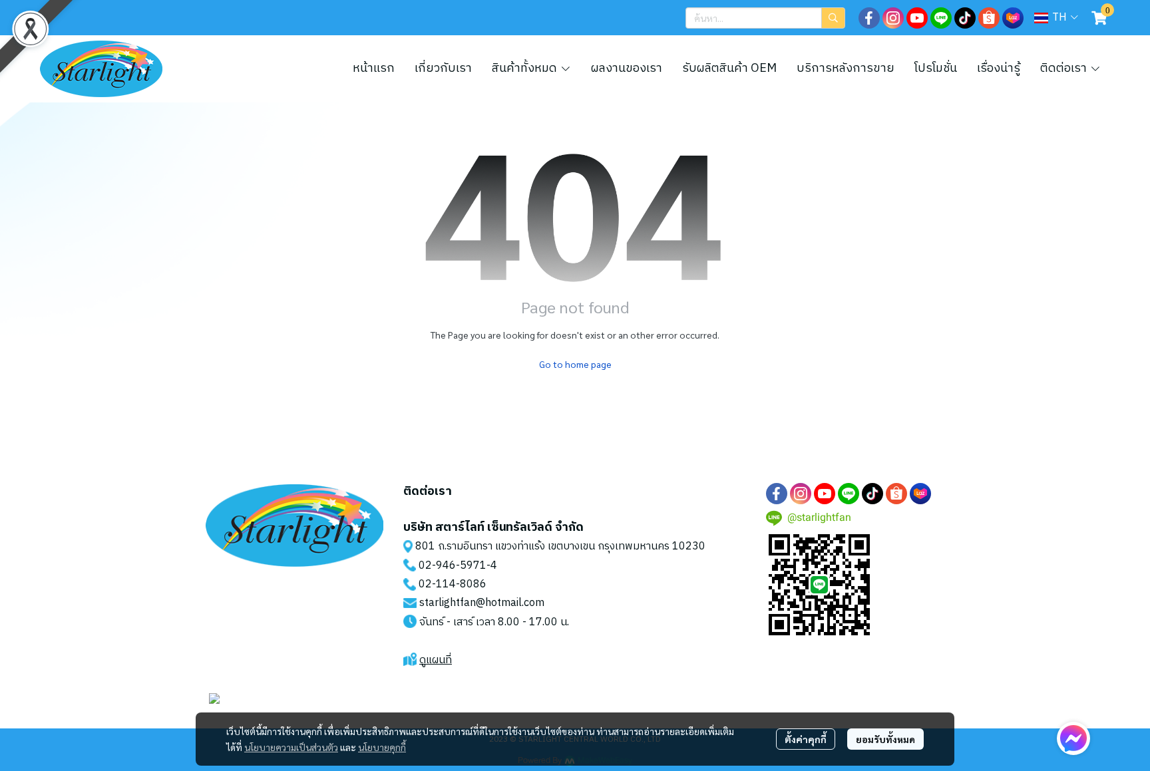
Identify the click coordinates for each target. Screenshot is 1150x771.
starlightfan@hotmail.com (481, 603)
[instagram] (893, 18)
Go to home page (575, 364)
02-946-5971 (452, 566)
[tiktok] (965, 18)
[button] (765, 18)
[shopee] (989, 18)
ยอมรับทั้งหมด (885, 739)
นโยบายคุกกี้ (382, 747)
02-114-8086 (452, 584)
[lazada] (1013, 18)
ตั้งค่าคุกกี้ (806, 739)
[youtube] (917, 18)
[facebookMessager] (1073, 738)
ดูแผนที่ (435, 660)
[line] (941, 18)
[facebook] (869, 18)
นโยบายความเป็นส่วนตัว (291, 747)
